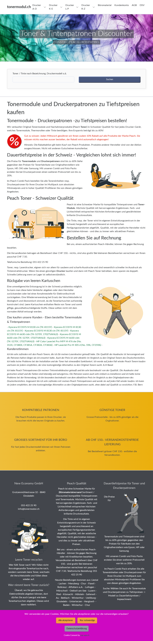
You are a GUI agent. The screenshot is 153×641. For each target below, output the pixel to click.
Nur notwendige (87, 620)
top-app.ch (84, 635)
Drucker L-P (69, 7)
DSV (142, 5)
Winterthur (78, 598)
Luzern (91, 591)
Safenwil (90, 594)
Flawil (91, 583)
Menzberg (73, 583)
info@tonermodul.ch (28, 509)
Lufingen (89, 587)
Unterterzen (75, 601)
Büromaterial (104, 5)
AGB (134, 5)
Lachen (62, 583)
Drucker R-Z (85, 7)
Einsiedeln (62, 601)
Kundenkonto (121, 5)
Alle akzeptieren (65, 620)
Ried (58, 594)
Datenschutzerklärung (76, 629)
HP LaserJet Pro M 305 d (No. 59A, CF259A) (78, 345)
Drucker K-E (53, 7)
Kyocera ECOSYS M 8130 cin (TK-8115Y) (30, 327)
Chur (83, 583)
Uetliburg (91, 598)
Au (57, 598)
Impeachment (124, 599)
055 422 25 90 (28, 505)
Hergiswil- (89, 601)
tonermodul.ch (19, 7)
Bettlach (65, 598)
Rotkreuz (62, 587)
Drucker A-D (36, 7)
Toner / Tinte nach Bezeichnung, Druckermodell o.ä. (40, 73)
